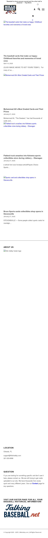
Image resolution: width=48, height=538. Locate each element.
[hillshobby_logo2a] (20, 9)
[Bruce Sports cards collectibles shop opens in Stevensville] (24, 192)
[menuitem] (33, 9)
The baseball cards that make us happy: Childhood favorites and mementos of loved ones (22, 58)
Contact (35, 483)
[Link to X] (39, 535)
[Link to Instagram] (42, 535)
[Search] (37, 9)
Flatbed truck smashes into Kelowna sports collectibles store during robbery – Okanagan (23, 156)
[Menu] (43, 9)
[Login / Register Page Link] (33, 9)
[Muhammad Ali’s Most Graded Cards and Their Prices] (24, 90)
